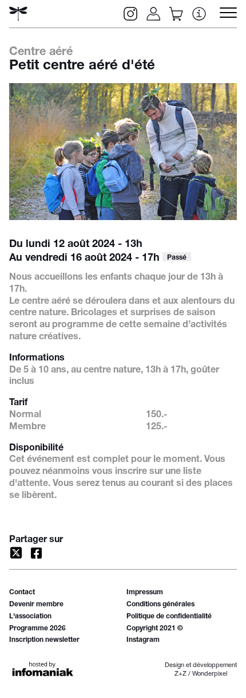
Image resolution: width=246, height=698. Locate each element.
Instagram (143, 640)
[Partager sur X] (16, 553)
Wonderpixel (209, 674)
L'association (30, 616)
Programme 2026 (37, 628)
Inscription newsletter (44, 640)
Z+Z (180, 674)
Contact (22, 592)
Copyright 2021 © (154, 628)
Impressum (144, 592)
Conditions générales (160, 604)
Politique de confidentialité (169, 616)
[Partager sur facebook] (36, 553)
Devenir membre (36, 604)
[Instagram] (130, 14)
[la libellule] (18, 14)
